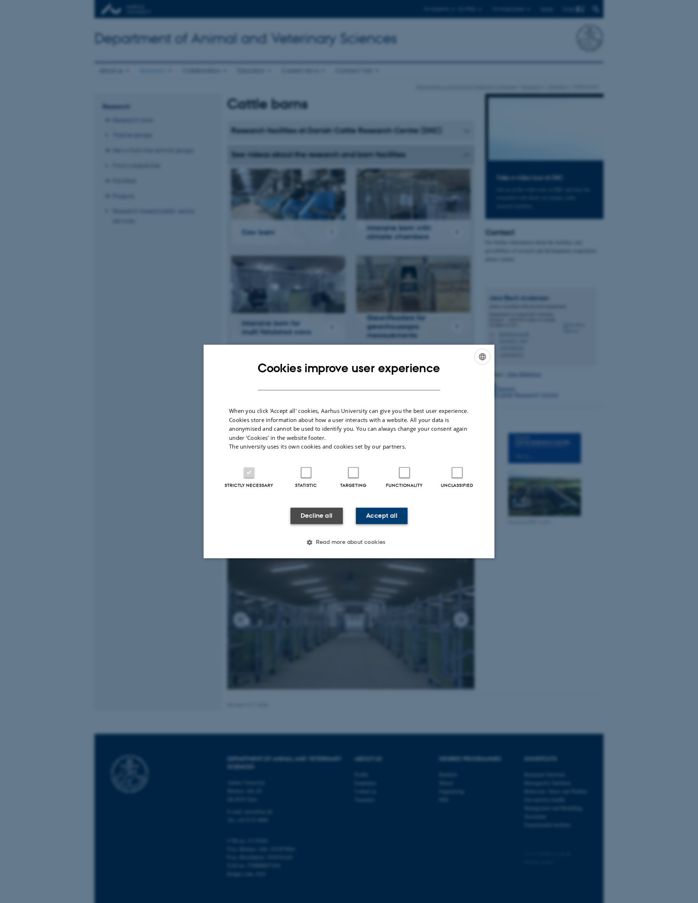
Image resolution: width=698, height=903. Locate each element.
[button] (349, 542)
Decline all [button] (316, 516)
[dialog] (349, 451)
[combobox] (482, 356)
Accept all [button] (381, 516)
